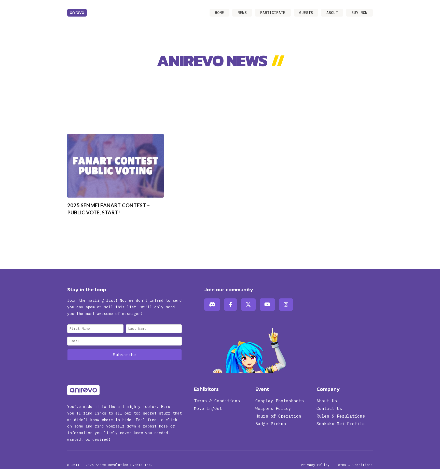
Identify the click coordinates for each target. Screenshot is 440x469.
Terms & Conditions (354, 465)
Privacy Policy (315, 465)
